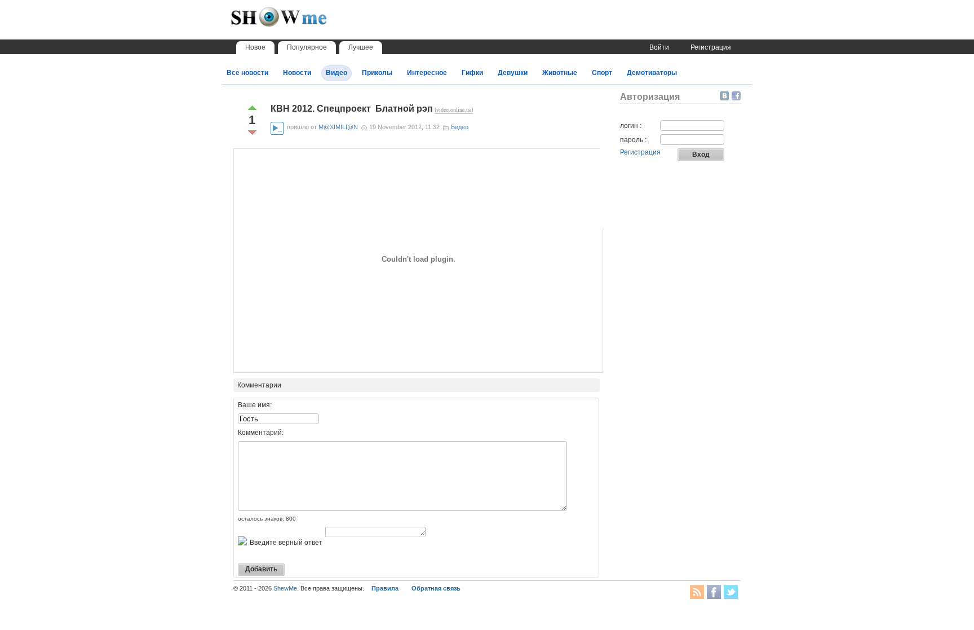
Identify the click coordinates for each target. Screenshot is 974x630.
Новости (297, 73)
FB (714, 592)
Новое (255, 47)
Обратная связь (436, 588)
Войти (659, 47)
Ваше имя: (255, 405)
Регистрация (710, 47)
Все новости (247, 73)
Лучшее (360, 47)
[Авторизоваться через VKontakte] (726, 95)
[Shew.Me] (304, 22)
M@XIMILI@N (338, 127)
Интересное (427, 73)
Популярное (307, 47)
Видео (336, 73)
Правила (385, 588)
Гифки (472, 73)
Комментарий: (261, 433)
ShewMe (285, 588)
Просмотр (277, 128)
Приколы (377, 73)
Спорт (602, 73)
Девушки (513, 73)
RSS (697, 592)
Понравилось (252, 107)
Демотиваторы (652, 73)
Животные (559, 73)
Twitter (731, 592)
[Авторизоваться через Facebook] (736, 95)
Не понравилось (252, 132)
